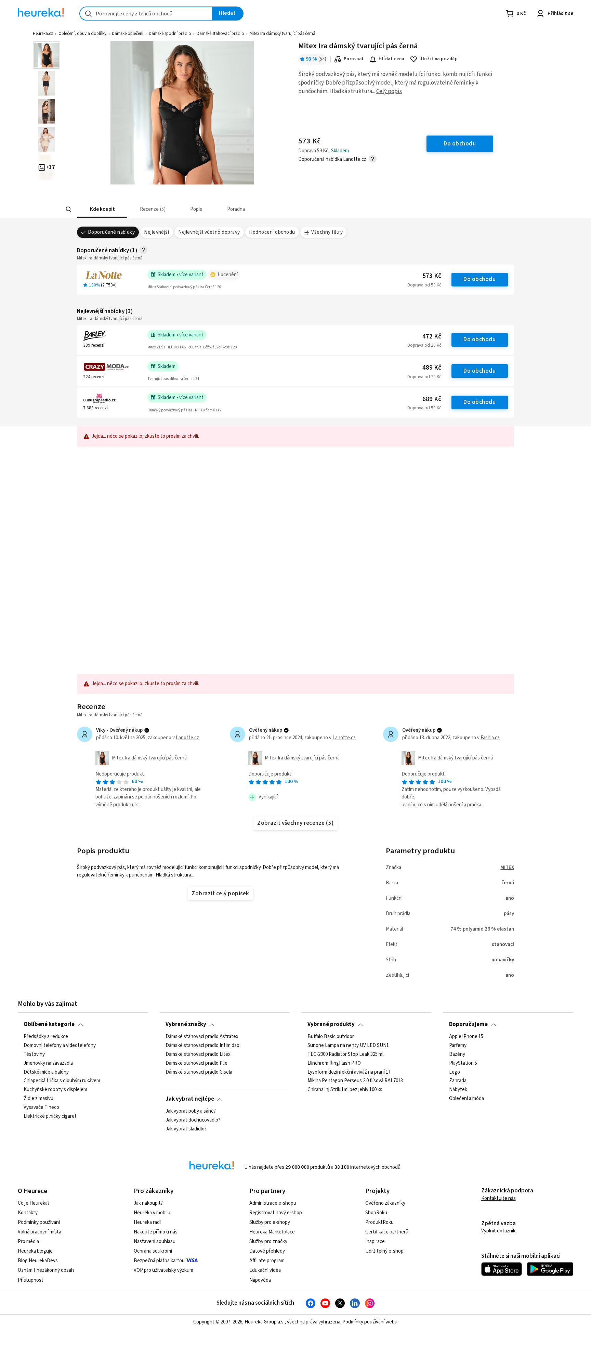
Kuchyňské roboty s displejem (55, 1089)
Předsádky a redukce (46, 1036)
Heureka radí (147, 1222)
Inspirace (375, 1241)
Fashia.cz (490, 737)
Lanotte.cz (187, 737)
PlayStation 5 (463, 1063)
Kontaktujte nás (498, 1198)
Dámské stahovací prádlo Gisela (199, 1071)
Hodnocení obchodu (272, 232)
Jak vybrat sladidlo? (186, 1128)
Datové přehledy (267, 1251)
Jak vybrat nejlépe (190, 1099)
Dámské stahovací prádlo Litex (198, 1054)
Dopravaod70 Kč (424, 377)
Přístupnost (30, 1280)
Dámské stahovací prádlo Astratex (202, 1036)
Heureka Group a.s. (265, 1322)
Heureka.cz (43, 33)
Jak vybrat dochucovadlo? (193, 1120)
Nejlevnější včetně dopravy (209, 232)
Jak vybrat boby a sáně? (191, 1111)
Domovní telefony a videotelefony (60, 1045)
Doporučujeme (468, 1024)
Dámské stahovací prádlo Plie (196, 1063)
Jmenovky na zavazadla (48, 1063)
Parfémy (458, 1045)
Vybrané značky (186, 1024)
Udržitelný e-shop (384, 1251)
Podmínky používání (39, 1222)
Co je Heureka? (34, 1203)
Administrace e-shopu (272, 1203)
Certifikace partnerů (386, 1232)
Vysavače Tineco (41, 1107)
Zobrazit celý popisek (220, 893)
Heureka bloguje (35, 1251)
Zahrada (458, 1080)
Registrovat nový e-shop (275, 1212)
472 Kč (431, 336)
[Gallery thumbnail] (46, 55)
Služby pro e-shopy (269, 1222)
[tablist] (245, 209)
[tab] (102, 209)
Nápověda (260, 1280)
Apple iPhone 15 (466, 1036)
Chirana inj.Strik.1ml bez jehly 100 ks (344, 1089)
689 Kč (431, 399)
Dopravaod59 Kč (424, 285)
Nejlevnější (156, 232)
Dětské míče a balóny (46, 1071)
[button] (102, 209)
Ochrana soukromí (153, 1251)
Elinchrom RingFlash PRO (334, 1063)
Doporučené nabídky (111, 232)
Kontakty (28, 1212)
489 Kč (431, 367)
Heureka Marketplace (272, 1232)
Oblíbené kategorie (49, 1024)
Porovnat (354, 59)
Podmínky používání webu (369, 1322)
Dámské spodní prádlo (170, 33)
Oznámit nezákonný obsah (46, 1270)
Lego (454, 1071)
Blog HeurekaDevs (38, 1260)
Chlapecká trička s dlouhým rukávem (62, 1080)
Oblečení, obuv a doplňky (82, 33)
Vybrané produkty (331, 1024)
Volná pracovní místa (39, 1232)
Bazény (457, 1054)
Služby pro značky (268, 1241)
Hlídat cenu (391, 59)
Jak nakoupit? (148, 1203)
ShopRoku (376, 1212)
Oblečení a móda (466, 1098)
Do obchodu (479, 279)
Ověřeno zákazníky (385, 1203)
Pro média (28, 1241)
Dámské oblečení (127, 33)
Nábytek (458, 1089)
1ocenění (227, 274)
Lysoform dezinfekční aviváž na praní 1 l (348, 1071)
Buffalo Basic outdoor (330, 1036)
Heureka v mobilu (152, 1212)
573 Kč (431, 276)
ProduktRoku (379, 1222)
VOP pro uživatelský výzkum (163, 1270)
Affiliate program (267, 1260)
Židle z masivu (38, 1098)
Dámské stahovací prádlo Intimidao (202, 1045)
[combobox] (146, 14)
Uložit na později (438, 59)
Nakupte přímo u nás (156, 1232)
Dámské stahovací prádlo (220, 33)
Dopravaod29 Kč (424, 345)
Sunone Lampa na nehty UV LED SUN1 (348, 1045)
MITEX (507, 867)
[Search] (68, 209)
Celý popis (389, 91)
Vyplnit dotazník (498, 1230)
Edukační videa (265, 1270)
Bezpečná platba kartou (159, 1260)
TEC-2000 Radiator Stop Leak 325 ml (345, 1054)
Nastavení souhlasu (154, 1241)
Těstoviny (34, 1054)
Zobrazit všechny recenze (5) (295, 823)
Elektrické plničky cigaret (50, 1116)
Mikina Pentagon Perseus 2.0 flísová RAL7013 (355, 1080)
